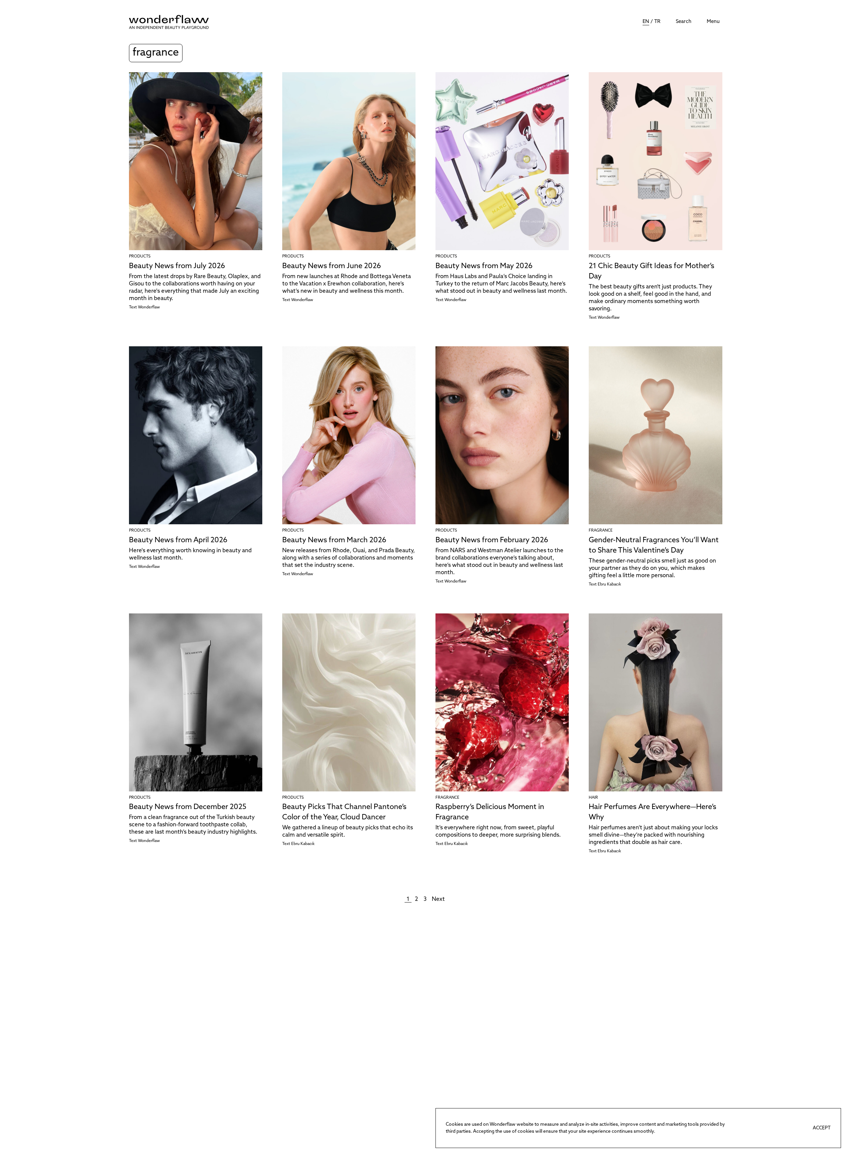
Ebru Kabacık (609, 584)
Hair (593, 798)
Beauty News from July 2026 (177, 266)
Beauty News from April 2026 (178, 540)
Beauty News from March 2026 (334, 540)
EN (646, 21)
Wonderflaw (149, 307)
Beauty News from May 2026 (484, 266)
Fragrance (601, 531)
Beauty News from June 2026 (331, 266)
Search (683, 21)
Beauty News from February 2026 (491, 540)
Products (140, 256)
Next (438, 899)
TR (657, 21)
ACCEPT (822, 1128)
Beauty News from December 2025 (187, 807)
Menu (713, 21)
